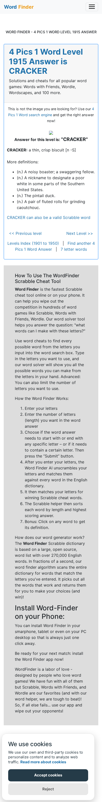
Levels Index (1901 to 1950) (33, 243)
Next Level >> (79, 233)
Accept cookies (48, 775)
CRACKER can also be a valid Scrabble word (48, 217)
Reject (48, 789)
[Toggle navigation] (92, 7)
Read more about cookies (43, 762)
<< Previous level (25, 233)
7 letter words (74, 249)
